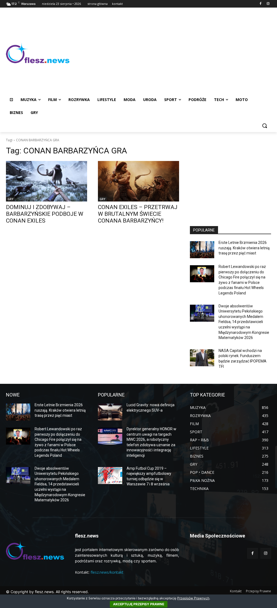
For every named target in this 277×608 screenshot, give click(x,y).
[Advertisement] (170, 53)
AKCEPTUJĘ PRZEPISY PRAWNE (138, 604)
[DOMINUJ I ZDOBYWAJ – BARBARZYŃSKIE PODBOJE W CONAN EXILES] (46, 181)
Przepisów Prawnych (193, 598)
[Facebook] (260, 4)
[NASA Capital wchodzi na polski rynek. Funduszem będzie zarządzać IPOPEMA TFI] (202, 357)
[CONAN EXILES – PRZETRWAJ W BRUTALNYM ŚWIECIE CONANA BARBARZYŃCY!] (138, 181)
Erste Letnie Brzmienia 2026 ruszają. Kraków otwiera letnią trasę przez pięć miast (244, 247)
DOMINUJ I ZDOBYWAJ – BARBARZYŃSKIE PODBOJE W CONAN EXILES (44, 214)
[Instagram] (268, 4)
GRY (10, 199)
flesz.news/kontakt (107, 572)
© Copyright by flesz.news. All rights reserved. (47, 591)
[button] (264, 125)
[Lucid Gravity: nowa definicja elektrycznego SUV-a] (110, 412)
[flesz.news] (38, 53)
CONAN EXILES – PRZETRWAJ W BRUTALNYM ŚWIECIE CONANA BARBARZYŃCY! (137, 214)
